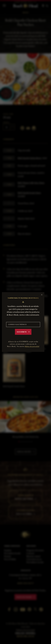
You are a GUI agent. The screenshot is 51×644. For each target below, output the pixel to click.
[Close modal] (41, 294)
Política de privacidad (32, 346)
